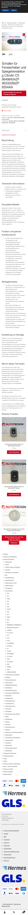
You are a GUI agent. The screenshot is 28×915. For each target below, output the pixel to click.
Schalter (7, 722)
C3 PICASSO (10, 643)
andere (7, 564)
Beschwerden (7, 848)
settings (18, 6)
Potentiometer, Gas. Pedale (12, 714)
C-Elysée (9, 630)
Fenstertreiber (21, 23)
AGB (5, 837)
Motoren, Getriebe (8, 769)
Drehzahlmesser (9, 580)
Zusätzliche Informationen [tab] (9, 135)
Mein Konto (4, 912)
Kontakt (6, 834)
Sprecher (7, 729)
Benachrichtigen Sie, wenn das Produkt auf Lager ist (13, 93)
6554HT (16, 121)
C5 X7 (8, 659)
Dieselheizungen (9, 577)
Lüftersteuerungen (10, 706)
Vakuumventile (9, 740)
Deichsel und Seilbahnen (10, 556)
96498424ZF (5, 122)
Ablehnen (14, 10)
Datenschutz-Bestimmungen (11, 851)
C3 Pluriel (9, 646)
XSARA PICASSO (11, 672)
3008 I (8, 598)
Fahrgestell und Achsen (10, 753)
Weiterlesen (14, 543)
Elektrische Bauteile (12, 23)
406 (8, 611)
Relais (7, 716)
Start (5, 23)
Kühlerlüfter (8, 695)
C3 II (8, 638)
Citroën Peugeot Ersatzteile (11, 830)
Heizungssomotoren (10, 680)
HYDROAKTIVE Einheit (11, 685)
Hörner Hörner (9, 682)
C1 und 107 (10, 632)
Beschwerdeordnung (9, 857)
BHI (6, 575)
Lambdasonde (9, 698)
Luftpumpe (8, 708)
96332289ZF (21, 121)
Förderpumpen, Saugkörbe (12, 674)
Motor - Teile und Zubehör (10, 766)
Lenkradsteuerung (10, 701)
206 (8, 593)
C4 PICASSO (10, 653)
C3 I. (8, 635)
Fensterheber (8, 588)
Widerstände (8, 745)
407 (8, 614)
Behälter (6, 554)
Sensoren (7, 724)
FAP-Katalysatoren (8, 756)
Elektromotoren (9, 585)
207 (8, 596)
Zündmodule (8, 750)
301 (8, 601)
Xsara (8, 669)
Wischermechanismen (11, 748)
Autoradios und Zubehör (11, 572)
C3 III (8, 640)
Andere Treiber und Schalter (12, 567)
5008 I (8, 617)
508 (8, 619)
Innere (5, 758)
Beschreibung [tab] (5, 130)
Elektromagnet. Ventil (11, 583)
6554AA (11, 121)
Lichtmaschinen (9, 703)
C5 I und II (4, 24)
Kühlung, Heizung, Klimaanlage (12, 763)
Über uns (6, 860)
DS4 (8, 664)
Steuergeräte (8, 735)
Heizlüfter (7, 677)
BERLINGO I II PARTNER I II (14, 625)
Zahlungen (7, 845)
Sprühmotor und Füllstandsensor (14, 732)
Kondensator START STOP (12, 693)
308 (8, 606)
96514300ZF (12, 122)
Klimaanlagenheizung (11, 690)
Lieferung (6, 842)
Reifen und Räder (8, 771)
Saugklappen (8, 719)
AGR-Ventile (8, 562)
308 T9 (9, 609)
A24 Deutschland (8, 904)
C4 (7, 648)
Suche (14, 912)
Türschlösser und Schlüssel (12, 737)
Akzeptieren (5, 10)
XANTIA (9, 667)
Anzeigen (7, 570)
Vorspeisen (8, 743)
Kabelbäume (8, 687)
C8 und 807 (10, 661)
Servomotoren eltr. (10, 727)
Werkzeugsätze (8, 774)
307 (8, 604)
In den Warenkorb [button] (14, 452)
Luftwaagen (8, 711)
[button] (24, 34)
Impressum (7, 839)
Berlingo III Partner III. (13, 627)
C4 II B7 (9, 651)
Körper (5, 761)
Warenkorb (22, 911)
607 (8, 622)
